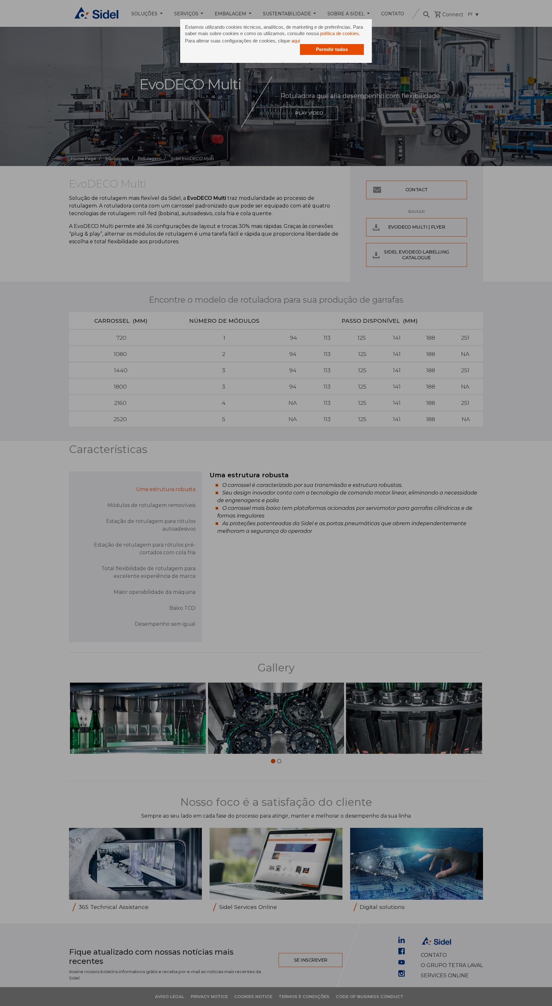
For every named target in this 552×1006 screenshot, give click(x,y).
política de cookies (339, 33)
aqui (295, 40)
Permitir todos (332, 49)
